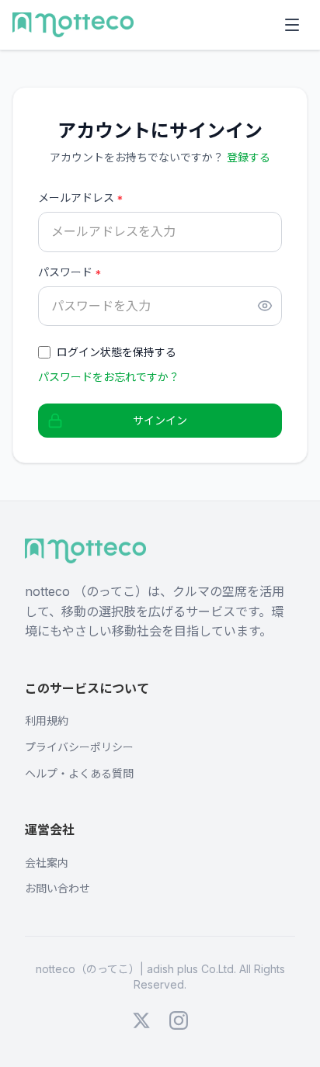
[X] (141, 1020)
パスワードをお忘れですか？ (108, 376)
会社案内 (46, 862)
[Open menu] (292, 24)
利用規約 (46, 720)
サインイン (160, 420)
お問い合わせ (57, 888)
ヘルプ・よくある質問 (79, 773)
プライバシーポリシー (79, 746)
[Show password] (265, 306)
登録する (248, 157)
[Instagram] (178, 1020)
